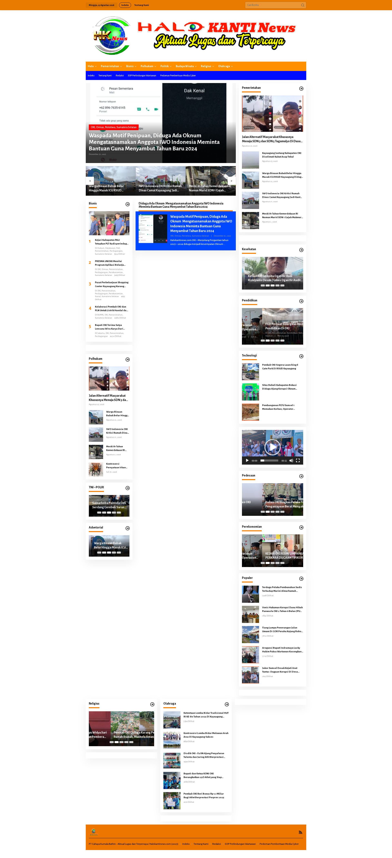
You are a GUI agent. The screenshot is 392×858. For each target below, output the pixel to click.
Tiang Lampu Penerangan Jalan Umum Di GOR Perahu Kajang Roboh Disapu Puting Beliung (282, 629)
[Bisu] (291, 460)
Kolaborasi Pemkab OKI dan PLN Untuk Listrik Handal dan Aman (111, 308)
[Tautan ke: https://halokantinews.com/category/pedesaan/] (301, 476)
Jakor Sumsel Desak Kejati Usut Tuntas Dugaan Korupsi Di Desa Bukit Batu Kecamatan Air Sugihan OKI (281, 670)
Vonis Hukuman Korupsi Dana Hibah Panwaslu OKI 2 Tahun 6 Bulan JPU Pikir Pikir (282, 609)
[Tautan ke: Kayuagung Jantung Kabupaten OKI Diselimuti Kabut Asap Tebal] (250, 159)
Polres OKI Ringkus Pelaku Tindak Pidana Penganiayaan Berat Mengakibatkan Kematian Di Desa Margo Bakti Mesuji (272, 505)
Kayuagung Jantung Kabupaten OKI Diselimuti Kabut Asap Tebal (281, 155)
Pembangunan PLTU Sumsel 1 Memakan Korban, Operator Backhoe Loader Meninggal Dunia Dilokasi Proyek (281, 407)
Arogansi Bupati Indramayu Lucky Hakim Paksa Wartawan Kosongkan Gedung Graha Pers (282, 650)
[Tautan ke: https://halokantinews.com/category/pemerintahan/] (301, 88)
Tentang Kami (201, 844)
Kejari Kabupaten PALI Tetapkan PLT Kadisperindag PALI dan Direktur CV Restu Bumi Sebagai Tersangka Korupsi (111, 242)
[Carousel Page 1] (99, 513)
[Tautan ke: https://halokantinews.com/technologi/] (301, 356)
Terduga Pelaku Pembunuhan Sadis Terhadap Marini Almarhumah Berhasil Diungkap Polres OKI (282, 589)
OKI (93, 127)
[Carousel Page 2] (104, 513)
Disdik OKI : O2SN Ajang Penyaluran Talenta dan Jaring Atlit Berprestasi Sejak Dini (204, 755)
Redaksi (216, 844)
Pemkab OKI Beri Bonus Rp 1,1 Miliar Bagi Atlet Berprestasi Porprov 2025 (204, 796)
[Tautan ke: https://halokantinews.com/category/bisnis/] (127, 204)
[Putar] (247, 460)
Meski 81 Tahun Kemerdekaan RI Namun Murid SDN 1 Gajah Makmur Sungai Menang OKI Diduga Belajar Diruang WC (210, 188)
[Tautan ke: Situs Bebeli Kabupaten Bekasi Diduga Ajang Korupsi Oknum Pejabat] (250, 391)
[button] (302, 5)
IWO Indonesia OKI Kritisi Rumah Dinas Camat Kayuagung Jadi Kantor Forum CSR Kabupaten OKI (160, 188)
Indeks (186, 844)
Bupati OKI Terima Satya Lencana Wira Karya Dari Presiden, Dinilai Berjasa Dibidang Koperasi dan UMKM (112, 327)
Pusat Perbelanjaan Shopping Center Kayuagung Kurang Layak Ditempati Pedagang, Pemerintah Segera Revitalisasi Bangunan (111, 284)
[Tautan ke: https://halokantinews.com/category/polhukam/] (127, 359)
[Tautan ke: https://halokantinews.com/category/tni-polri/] (127, 488)
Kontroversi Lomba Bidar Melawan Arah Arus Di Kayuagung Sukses (206, 735)
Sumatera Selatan (127, 127)
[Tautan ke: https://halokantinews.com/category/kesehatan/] (301, 250)
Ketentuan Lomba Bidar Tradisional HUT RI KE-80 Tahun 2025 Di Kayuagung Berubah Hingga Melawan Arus (206, 715)
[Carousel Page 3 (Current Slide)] (109, 513)
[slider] (269, 461)
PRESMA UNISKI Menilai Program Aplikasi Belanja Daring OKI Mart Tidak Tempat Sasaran (111, 263)
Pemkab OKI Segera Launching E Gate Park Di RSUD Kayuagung (280, 367)
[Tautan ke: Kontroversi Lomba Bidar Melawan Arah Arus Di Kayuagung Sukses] (171, 739)
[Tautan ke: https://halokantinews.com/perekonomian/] (301, 527)
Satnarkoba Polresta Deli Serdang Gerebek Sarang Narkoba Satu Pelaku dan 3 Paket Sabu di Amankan (109, 505)
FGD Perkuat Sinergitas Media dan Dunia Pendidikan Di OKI (272, 326)
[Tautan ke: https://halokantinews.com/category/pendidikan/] (301, 301)
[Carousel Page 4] (114, 513)
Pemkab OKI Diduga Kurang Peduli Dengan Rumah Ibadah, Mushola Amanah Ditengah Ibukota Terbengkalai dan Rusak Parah (120, 735)
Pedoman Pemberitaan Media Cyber (279, 844)
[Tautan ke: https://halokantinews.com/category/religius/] (152, 704)
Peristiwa (110, 127)
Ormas (100, 127)
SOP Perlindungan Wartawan (240, 844)
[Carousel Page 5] (119, 513)
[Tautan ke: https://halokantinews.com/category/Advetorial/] (127, 528)
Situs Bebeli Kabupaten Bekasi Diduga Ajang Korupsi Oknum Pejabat (279, 387)
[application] (272, 447)
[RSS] (300, 832)
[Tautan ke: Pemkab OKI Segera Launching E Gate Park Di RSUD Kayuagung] (250, 371)
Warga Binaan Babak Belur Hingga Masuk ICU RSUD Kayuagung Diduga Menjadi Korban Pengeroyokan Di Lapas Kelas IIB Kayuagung (110, 188)
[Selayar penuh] (298, 460)
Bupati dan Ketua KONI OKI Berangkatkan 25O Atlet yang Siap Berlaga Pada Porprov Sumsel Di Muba (205, 775)
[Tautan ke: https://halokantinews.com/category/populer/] (301, 578)
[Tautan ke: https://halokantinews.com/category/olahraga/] (226, 704)
